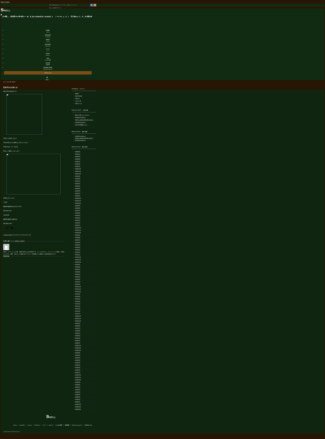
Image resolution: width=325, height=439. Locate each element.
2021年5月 (77, 303)
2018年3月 (77, 397)
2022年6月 (77, 271)
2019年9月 (77, 352)
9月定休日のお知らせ (80, 122)
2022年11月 (78, 259)
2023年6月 (77, 242)
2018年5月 (77, 392)
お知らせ (77, 98)
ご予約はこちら (88, 425)
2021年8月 (77, 296)
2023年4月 (77, 247)
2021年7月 (77, 298)
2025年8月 (77, 178)
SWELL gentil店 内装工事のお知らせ (84, 120)
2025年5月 (77, 186)
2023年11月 (78, 230)
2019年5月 (77, 362)
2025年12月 (78, 168)
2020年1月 (77, 343)
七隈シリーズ (78, 103)
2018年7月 (77, 387)
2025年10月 (78, 173)
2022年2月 (77, 281)
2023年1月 (77, 254)
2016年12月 (78, 404)
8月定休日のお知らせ (80, 117)
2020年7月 (77, 328)
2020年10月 (78, 321)
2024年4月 (77, 217)
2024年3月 (77, 220)
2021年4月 (77, 306)
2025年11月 (78, 171)
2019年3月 (77, 367)
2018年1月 (77, 401)
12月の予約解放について (81, 124)
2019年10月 (78, 350)
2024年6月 (77, 213)
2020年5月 (77, 333)
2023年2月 (77, 252)
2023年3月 (77, 249)
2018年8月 (77, 384)
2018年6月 (77, 389)
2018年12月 (78, 374)
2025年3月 (77, 191)
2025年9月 (77, 176)
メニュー (30, 425)
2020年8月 (77, 325)
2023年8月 (77, 237)
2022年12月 (78, 257)
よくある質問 (59, 425)
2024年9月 (77, 205)
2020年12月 (78, 316)
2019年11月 (78, 347)
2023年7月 (77, 240)
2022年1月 (77, 284)
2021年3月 (77, 308)
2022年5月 (77, 274)
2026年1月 (77, 166)
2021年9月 (77, 294)
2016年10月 (78, 409)
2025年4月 (77, 188)
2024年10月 (78, 203)
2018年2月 (77, 399)
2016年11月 (78, 406)
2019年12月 (78, 345)
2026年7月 (77, 154)
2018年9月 (77, 382)
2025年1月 (77, 195)
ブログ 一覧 (78, 101)
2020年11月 (78, 318)
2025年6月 (77, 183)
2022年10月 (78, 262)
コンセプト (22, 425)
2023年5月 (77, 244)
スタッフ (51, 425)
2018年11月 (78, 377)
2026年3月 (77, 161)
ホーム (15, 425)
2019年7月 (77, 357)
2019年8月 (77, 355)
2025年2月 (77, 193)
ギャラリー (37, 425)
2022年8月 (77, 267)
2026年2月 (77, 164)
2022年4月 (77, 276)
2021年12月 (78, 286)
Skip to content (5, 2)
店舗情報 (67, 425)
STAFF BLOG (78, 96)
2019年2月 (77, 370)
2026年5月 (77, 159)
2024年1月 (77, 225)
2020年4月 (77, 335)
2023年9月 (77, 235)
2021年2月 (77, 311)
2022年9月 (77, 264)
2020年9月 (77, 323)
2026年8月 (77, 151)
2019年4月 (77, 365)
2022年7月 (77, 269)
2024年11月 (78, 200)
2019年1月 (77, 372)
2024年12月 (78, 198)
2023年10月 (78, 232)
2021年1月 (77, 313)
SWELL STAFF (8, 235)
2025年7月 (77, 181)
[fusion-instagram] (94, 5)
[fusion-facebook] (91, 5)
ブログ (44, 425)
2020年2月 (77, 340)
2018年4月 (77, 394)
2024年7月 (77, 210)
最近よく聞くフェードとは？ (82, 115)
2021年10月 (78, 291)
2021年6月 (77, 301)
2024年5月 (77, 215)
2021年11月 (78, 289)
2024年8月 (77, 208)
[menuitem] (49, 29)
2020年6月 (77, 330)
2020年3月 (77, 338)
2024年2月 (77, 222)
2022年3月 (77, 279)
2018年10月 (78, 379)
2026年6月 (77, 156)
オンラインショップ (77, 425)
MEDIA (77, 93)
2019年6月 (77, 360)
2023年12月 (78, 227)
